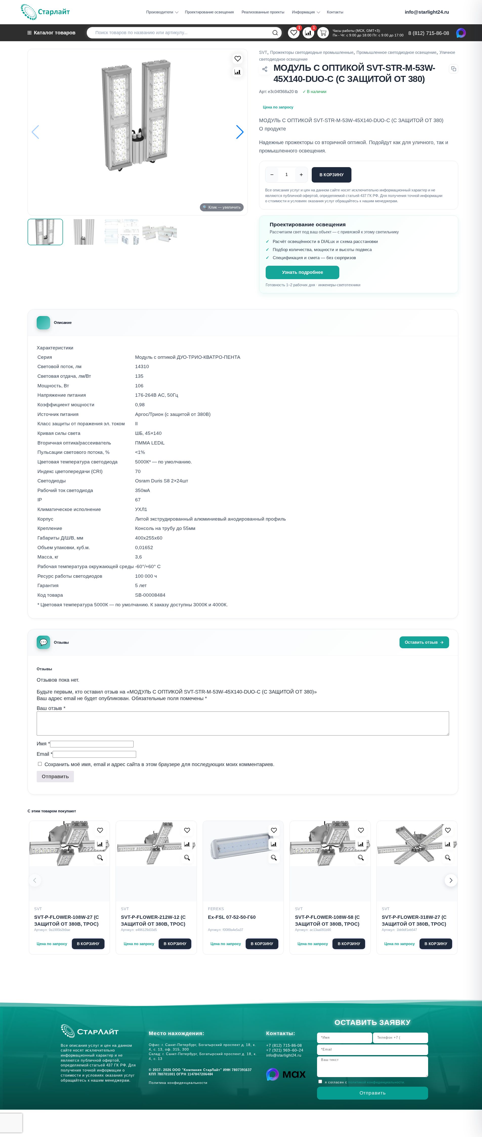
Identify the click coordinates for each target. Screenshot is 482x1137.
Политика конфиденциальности (179, 1083)
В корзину (332, 174)
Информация (303, 12)
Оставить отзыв (421, 642)
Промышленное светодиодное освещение (396, 52)
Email (45, 754)
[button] (240, 132)
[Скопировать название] (453, 69)
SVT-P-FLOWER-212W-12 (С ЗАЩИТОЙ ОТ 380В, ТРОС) (153, 921)
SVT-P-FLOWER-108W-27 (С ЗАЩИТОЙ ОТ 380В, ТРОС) (66, 921)
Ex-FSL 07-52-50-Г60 (232, 917)
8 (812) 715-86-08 (428, 33)
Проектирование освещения (209, 12)
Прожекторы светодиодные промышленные (311, 52)
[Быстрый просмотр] (100, 857)
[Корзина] (323, 32)
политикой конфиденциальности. (376, 1082)
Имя (43, 743)
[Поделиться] (264, 69)
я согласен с (365, 1082)
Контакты (335, 12)
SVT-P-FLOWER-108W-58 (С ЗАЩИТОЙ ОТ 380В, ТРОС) (327, 921)
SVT (263, 52)
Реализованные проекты (263, 12)
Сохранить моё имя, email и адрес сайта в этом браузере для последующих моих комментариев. (160, 764)
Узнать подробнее (302, 272)
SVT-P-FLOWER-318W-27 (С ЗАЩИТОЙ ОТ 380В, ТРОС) (414, 921)
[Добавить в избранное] (100, 830)
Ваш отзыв (51, 708)
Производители (159, 12)
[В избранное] (237, 59)
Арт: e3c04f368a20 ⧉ (278, 91)
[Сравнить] (237, 72)
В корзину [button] (88, 944)
